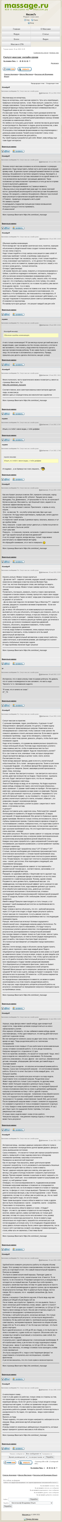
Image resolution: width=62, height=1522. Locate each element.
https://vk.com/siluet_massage (14, 385)
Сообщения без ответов (41, 53)
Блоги (16, 39)
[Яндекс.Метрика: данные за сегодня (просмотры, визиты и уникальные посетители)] (31, 1519)
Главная (16, 29)
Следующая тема (52, 83)
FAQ (28, 20)
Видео (45, 39)
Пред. (14, 61)
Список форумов (11, 74)
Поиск (35, 20)
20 (22, 61)
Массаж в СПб (17, 44)
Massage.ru (26, 1514)
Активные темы (54, 53)
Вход (32, 23)
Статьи (46, 34)
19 (20, 61)
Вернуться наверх (9, 146)
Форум (16, 34)
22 (27, 61)
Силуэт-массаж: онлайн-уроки (20, 57)
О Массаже (46, 29)
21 (25, 61)
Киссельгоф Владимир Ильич (45, 1475)
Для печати (55, 63)
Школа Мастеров (26, 74)
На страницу (7, 61)
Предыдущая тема (37, 83)
